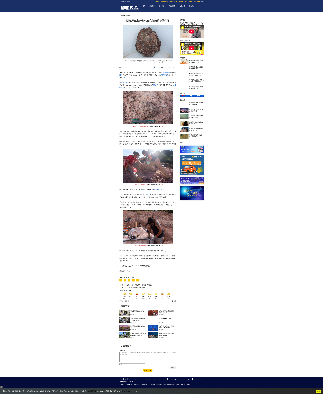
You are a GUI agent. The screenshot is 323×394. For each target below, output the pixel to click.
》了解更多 (135, 391)
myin (186, 1)
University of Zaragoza (154, 126)
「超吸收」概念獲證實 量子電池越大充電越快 (138, 285)
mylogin (181, 1)
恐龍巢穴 (164, 75)
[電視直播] (192, 199)
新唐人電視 (137, 384)
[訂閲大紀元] (192, 152)
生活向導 (182, 6)
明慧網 (177, 384)
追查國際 (129, 384)
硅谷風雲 (161, 6)
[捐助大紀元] (192, 183)
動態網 (183, 384)
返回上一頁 (148, 370)
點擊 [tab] (183, 96)
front (198, 1)
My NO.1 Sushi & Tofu (165, 318)
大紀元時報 (152, 384)
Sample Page (164, 1)
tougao (157, 1)
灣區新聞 (152, 6)
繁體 (202, 1)
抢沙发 (174, 301)
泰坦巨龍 (127, 77)
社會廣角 (192, 6)
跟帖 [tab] (191, 96)
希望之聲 (159, 384)
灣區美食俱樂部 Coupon (186, 41)
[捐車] (192, 174)
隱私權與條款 (126, 391)
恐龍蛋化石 (125, 82)
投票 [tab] (198, 96)
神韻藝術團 (145, 384)
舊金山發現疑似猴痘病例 (137, 311)
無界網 (188, 384)
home (190, 1)
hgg (195, 1)
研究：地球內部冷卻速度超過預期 (135, 287)
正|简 (173, 67)
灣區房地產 (172, 6)
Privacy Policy (173, 1)
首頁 (144, 6)
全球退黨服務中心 (169, 384)
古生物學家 (166, 72)
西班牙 (155, 85)
